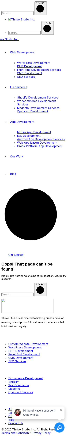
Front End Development (24, 354)
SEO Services (17, 361)
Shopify (13, 381)
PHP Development (20, 351)
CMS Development (20, 358)
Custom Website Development (28, 344)
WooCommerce (18, 385)
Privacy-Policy (41, 433)
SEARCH (40, 3)
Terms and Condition (15, 433)
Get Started (15, 255)
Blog (11, 419)
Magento (14, 388)
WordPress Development (24, 347)
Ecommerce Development (25, 378)
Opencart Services (20, 392)
